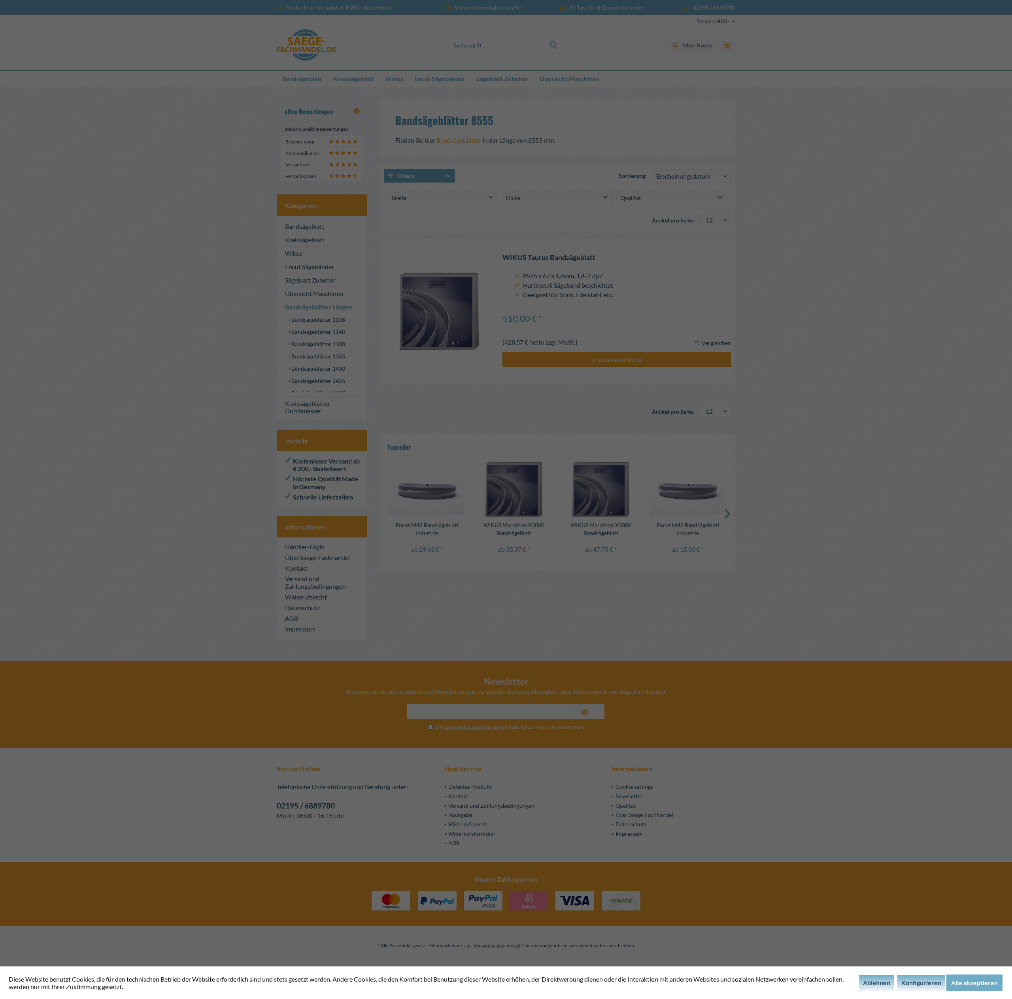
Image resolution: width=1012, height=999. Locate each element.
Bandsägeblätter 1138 (317, 319)
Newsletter (629, 796)
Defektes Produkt (469, 786)
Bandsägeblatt (305, 226)
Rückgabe (460, 814)
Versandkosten (489, 945)
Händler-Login (305, 546)
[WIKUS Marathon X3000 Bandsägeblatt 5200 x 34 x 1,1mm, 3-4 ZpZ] (513, 489)
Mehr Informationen (152, 986)
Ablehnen (876, 982)
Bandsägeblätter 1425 (317, 380)
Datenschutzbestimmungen (476, 727)
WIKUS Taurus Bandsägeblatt (548, 257)
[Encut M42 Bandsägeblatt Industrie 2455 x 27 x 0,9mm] (687, 489)
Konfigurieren (921, 982)
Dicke (513, 197)
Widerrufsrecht (306, 597)
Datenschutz (302, 607)
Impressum (300, 629)
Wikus (293, 253)
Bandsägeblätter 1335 (317, 356)
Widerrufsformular (472, 833)
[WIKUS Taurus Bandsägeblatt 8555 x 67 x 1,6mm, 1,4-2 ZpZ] (439, 311)
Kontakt (296, 568)
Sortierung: (633, 175)
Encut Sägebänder (309, 266)
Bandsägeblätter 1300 (317, 344)
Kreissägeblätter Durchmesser (307, 407)
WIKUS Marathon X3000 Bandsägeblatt (513, 529)
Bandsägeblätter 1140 (317, 331)
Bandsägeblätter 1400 (317, 368)
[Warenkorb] (727, 45)
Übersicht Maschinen (314, 293)
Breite (398, 197)
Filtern (405, 175)
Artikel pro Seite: (673, 220)
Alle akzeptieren (974, 982)
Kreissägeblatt (305, 239)
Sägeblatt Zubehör (310, 280)
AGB (291, 618)
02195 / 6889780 (306, 805)
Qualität (631, 197)
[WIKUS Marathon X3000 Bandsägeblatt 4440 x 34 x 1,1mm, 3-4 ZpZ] (600, 489)
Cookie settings (634, 786)
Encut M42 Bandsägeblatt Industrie (427, 529)
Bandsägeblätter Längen (319, 307)
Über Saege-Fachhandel (317, 557)
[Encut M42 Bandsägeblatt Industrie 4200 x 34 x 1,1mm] (426, 489)
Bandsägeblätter (458, 140)
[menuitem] (713, 21)
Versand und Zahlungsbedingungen (315, 582)
